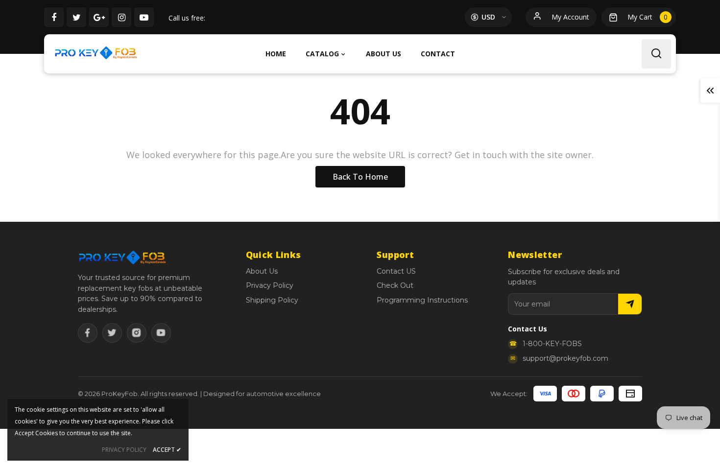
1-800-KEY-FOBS (552, 343)
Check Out (395, 285)
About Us (262, 271)
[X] (112, 333)
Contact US (396, 271)
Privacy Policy (269, 285)
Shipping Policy (272, 300)
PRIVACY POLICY (124, 449)
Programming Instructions (422, 300)
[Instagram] (136, 333)
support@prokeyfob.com (565, 358)
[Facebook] (87, 333)
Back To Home (360, 176)
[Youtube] (161, 333)
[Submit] (630, 304)
